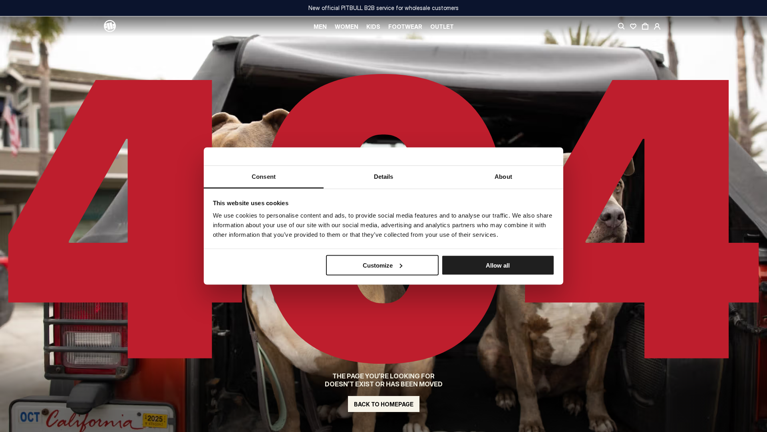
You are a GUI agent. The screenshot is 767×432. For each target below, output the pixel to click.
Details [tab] (383, 176)
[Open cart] (645, 26)
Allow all (498, 265)
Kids (373, 27)
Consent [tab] (264, 176)
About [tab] (503, 176)
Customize (378, 265)
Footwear (405, 27)
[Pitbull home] (110, 26)
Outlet (442, 27)
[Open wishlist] (633, 26)
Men (320, 27)
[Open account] (657, 26)
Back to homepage (383, 404)
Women (346, 27)
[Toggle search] (621, 26)
